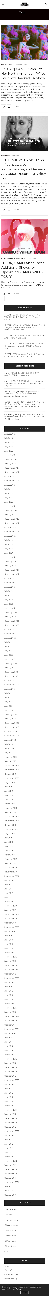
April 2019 (8, 799)
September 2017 (11, 876)
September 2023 (11, 583)
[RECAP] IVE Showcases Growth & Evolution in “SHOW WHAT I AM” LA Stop (24, 355)
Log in (7, 1266)
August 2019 (9, 782)
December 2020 (11, 723)
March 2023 (9, 608)
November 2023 (11, 574)
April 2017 (8, 897)
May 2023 (8, 600)
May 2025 (8, 498)
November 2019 (11, 770)
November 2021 (11, 676)
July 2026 (8, 438)
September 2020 (11, 736)
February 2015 (10, 1008)
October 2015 (10, 974)
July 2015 (8, 987)
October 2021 (10, 680)
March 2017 (9, 901)
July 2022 (8, 642)
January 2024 (10, 566)
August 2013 (9, 1084)
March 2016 (9, 952)
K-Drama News (11, 1225)
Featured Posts (11, 1220)
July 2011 (8, 1186)
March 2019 (9, 804)
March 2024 (9, 557)
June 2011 (8, 1191)
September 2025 (11, 481)
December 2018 (11, 816)
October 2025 (10, 476)
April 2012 (8, 1152)
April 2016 (8, 948)
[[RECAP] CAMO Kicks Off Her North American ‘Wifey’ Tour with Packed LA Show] (24, 42)
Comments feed (11, 1274)
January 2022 (10, 668)
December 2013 (11, 1067)
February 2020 (10, 757)
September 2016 (11, 927)
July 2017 (8, 884)
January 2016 (10, 961)
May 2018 (8, 846)
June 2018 (8, 842)
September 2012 (11, 1131)
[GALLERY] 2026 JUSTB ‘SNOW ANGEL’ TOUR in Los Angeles (21, 374)
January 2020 (10, 761)
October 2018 (10, 825)
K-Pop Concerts (8, 258)
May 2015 (8, 995)
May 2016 (8, 944)
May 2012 (8, 1148)
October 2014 (10, 1025)
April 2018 (8, 850)
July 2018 (8, 838)
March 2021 (9, 710)
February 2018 (10, 859)
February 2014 (10, 1059)
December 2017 (11, 867)
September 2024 (11, 532)
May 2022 (8, 651)
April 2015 (8, 999)
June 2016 (8, 940)
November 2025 (11, 472)
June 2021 (8, 697)
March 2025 (9, 506)
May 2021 (8, 702)
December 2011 (11, 1169)
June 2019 (8, 791)
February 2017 (10, 906)
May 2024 (8, 549)
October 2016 (10, 923)
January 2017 (10, 910)
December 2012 (11, 1118)
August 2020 (10, 740)
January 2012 (10, 1165)
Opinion (7, 1251)
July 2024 (8, 540)
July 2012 (8, 1140)
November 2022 (11, 625)
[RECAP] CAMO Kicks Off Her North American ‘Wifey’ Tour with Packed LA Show (23, 73)
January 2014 (10, 1063)
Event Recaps (6, 64)
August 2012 (9, 1135)
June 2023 (8, 595)
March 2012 (9, 1157)
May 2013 (8, 1097)
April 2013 (8, 1101)
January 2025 (10, 515)
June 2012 (8, 1144)
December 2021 (11, 672)
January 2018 (10, 863)
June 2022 (8, 646)
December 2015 (11, 965)
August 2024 (10, 536)
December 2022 (11, 621)
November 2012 (11, 1123)
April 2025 (8, 502)
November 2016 (11, 918)
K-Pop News (20, 258)
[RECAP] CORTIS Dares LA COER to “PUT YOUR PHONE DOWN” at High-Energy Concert (22, 317)
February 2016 (10, 957)
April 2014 (8, 1050)
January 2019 (10, 812)
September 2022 (11, 634)
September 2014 (11, 1029)
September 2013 (11, 1080)
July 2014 (8, 1038)
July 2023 (8, 591)
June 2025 (8, 493)
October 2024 (10, 527)
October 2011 (10, 1178)
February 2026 (10, 459)
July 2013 (8, 1089)
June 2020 (9, 748)
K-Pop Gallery (10, 1236)
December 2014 (11, 1016)
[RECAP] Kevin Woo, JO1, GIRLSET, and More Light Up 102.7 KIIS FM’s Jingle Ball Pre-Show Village (24, 416)
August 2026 (10, 434)
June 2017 (8, 889)
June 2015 (8, 991)
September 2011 (11, 1182)
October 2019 (10, 774)
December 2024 (11, 519)
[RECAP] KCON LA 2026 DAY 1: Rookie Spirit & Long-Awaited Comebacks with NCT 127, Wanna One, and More (24, 327)
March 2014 (9, 1055)
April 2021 (8, 706)
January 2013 (10, 1114)
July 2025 (8, 489)
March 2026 (9, 455)
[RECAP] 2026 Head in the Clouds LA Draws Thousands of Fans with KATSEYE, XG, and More (23, 346)
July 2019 (8, 787)
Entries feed (9, 1270)
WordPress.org (10, 1279)
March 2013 (9, 1106)
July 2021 (8, 693)
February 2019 (10, 808)
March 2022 (9, 659)
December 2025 (11, 468)
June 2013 (8, 1093)
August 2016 (9, 931)
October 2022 (10, 629)
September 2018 (11, 829)
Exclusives (5, 155)
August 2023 (10, 587)
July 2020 (8, 744)
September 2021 (11, 685)
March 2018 (9, 855)
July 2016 (8, 935)
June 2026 (8, 442)
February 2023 (10, 612)
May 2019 (8, 795)
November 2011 (11, 1174)
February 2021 (10, 714)
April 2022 (8, 655)
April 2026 (8, 451)
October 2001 (10, 1195)
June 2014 (8, 1042)
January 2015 (10, 1012)
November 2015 (11, 969)
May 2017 (8, 893)
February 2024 (10, 561)
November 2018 (11, 821)
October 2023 (10, 578)
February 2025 (10, 510)
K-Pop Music (10, 1241)
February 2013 (10, 1110)
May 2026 (8, 447)
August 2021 (9, 689)
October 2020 (10, 731)
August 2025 (9, 485)
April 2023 (8, 604)
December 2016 (11, 914)
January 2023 (10, 617)
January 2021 (10, 719)
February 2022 (10, 663)
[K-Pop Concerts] (24, 4)
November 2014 (11, 1021)
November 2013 (11, 1072)
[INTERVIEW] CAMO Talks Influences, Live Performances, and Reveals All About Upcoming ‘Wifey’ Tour (23, 169)
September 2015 (11, 978)
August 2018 (10, 833)
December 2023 (11, 570)
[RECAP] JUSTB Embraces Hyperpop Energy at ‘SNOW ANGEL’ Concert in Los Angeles (23, 383)
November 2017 (11, 872)
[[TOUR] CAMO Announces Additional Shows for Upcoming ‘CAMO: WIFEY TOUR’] (24, 236)
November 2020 (11, 727)
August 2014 (9, 1033)
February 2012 (10, 1161)
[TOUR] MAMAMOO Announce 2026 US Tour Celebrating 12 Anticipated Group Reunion (22, 393)
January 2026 (10, 464)
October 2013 (10, 1076)
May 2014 (8, 1046)
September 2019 (11, 778)
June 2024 (9, 544)
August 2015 (9, 982)
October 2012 (10, 1127)
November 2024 (11, 523)
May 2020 (8, 753)
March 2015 (9, 1004)
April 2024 (8, 553)
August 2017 (9, 880)
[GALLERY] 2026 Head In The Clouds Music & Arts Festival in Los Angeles (24, 337)
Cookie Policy (15, 1289)
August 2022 (10, 638)
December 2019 (11, 765)
